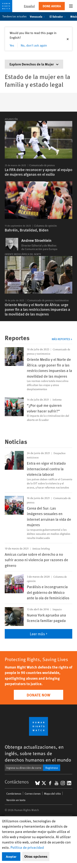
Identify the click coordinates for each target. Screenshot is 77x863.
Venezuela (36, 16)
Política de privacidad (27, 847)
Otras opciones (35, 856)
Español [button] (29, 6)
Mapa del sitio (52, 793)
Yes (12, 45)
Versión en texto (15, 800)
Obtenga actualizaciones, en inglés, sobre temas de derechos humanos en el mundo (38, 753)
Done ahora (52, 6)
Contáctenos (13, 793)
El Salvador (56, 16)
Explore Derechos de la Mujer (31, 64)
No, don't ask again (34, 45)
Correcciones (33, 793)
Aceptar (11, 856)
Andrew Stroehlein (36, 240)
